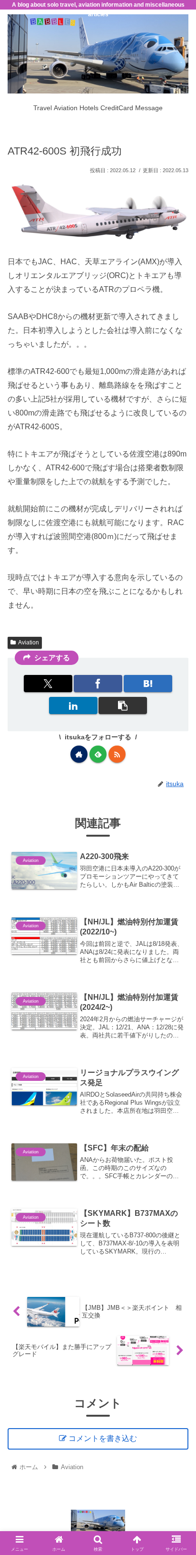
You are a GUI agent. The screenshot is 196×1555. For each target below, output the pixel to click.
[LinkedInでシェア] (73, 705)
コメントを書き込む (103, 1438)
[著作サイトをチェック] (79, 754)
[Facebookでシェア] (98, 683)
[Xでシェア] (48, 683)
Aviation (28, 642)
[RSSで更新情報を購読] (117, 754)
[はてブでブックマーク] (148, 683)
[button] (122, 705)
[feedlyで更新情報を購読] (98, 754)
